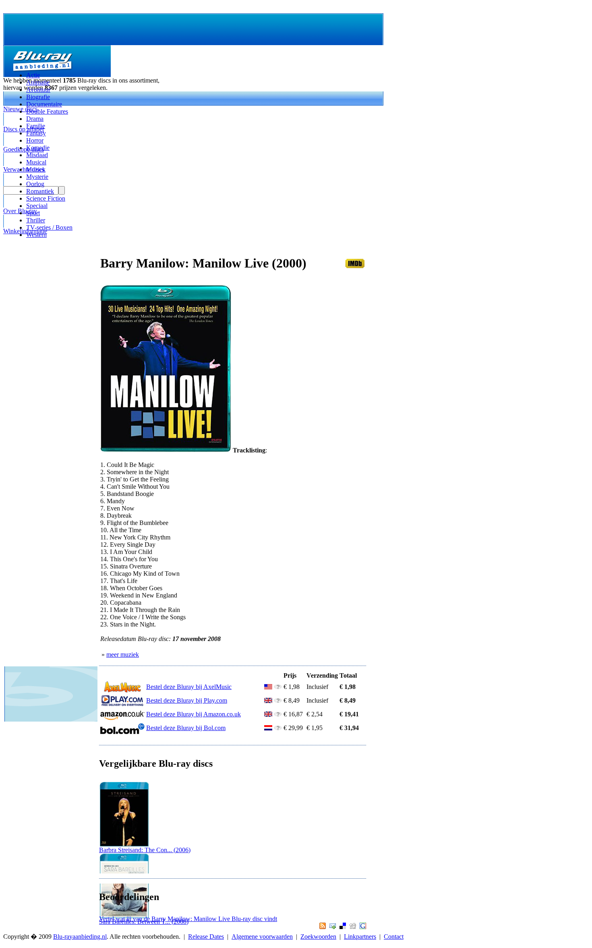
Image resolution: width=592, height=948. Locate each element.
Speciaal (37, 205)
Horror (34, 140)
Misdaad (37, 154)
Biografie (38, 96)
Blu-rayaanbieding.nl (80, 936)
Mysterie (37, 176)
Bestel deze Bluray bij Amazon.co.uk (193, 714)
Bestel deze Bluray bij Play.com (186, 700)
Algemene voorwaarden (262, 936)
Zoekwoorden (318, 936)
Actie (33, 75)
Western (36, 234)
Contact (394, 936)
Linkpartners (360, 936)
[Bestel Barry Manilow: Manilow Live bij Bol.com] (122, 731)
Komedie (38, 147)
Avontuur (38, 89)
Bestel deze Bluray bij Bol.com (186, 727)
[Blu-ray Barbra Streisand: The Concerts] (124, 844)
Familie (35, 125)
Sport (33, 213)
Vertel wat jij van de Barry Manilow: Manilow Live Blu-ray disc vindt (188, 918)
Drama (34, 118)
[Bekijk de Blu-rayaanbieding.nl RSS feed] (321, 926)
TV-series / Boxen (49, 227)
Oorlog (35, 183)
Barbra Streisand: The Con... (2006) (144, 849)
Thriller (35, 220)
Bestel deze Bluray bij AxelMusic (189, 686)
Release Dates (206, 936)
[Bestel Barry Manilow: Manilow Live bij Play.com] (122, 704)
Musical (36, 162)
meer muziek (122, 654)
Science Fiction (45, 198)
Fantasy (36, 133)
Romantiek (40, 191)
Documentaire (44, 104)
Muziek (36, 169)
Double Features (47, 111)
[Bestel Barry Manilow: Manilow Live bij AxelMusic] (122, 690)
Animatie (38, 82)
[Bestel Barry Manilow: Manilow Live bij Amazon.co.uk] (122, 718)
